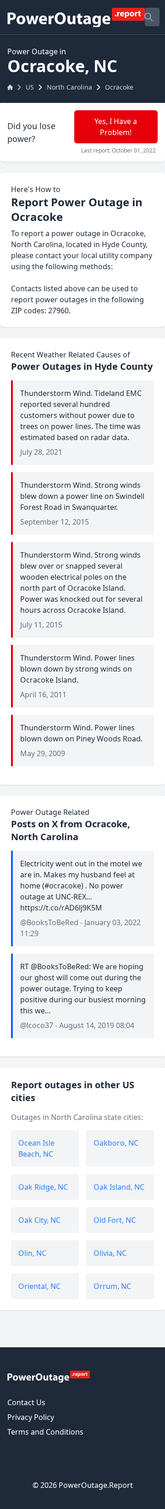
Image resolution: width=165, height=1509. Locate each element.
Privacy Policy (30, 1417)
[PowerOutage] (48, 1376)
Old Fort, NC (115, 1220)
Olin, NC (32, 1253)
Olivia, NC (110, 1253)
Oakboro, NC (116, 1143)
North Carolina (69, 87)
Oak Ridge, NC (43, 1187)
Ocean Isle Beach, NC (36, 1148)
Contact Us (26, 1402)
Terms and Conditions (45, 1432)
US (30, 87)
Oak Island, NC (119, 1187)
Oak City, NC (39, 1220)
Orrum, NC (112, 1286)
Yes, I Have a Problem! (115, 126)
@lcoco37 (36, 1025)
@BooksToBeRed (49, 922)
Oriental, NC (39, 1286)
